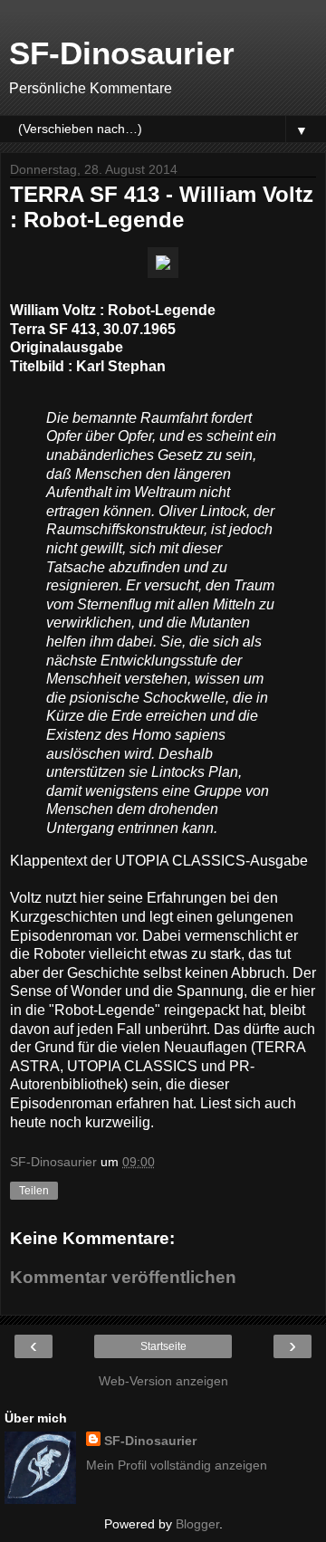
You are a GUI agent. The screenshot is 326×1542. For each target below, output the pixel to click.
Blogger (197, 1524)
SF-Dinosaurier (122, 53)
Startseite (163, 1346)
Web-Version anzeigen (163, 1381)
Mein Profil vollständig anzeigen (176, 1465)
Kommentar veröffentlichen (123, 1277)
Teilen (34, 1190)
